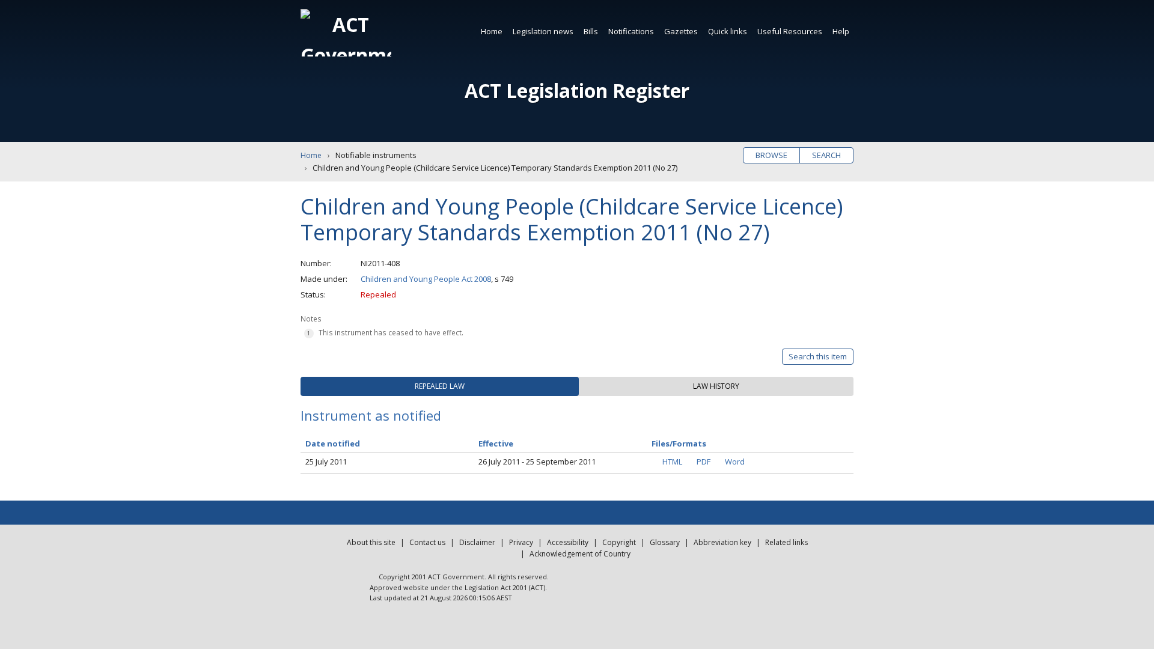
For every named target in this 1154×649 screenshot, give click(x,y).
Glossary (665, 542)
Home (491, 31)
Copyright (619, 542)
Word (735, 461)
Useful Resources (789, 31)
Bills (591, 31)
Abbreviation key (722, 542)
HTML (672, 461)
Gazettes (681, 31)
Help (840, 31)
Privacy (521, 542)
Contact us (427, 542)
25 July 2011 (326, 461)
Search (826, 155)
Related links (786, 542)
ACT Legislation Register (577, 90)
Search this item (818, 356)
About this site (371, 542)
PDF (703, 461)
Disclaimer (477, 542)
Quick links (727, 31)
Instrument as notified (371, 415)
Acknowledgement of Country (580, 554)
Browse (771, 155)
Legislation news (543, 31)
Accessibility (567, 542)
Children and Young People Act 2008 (426, 278)
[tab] (440, 386)
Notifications (631, 31)
